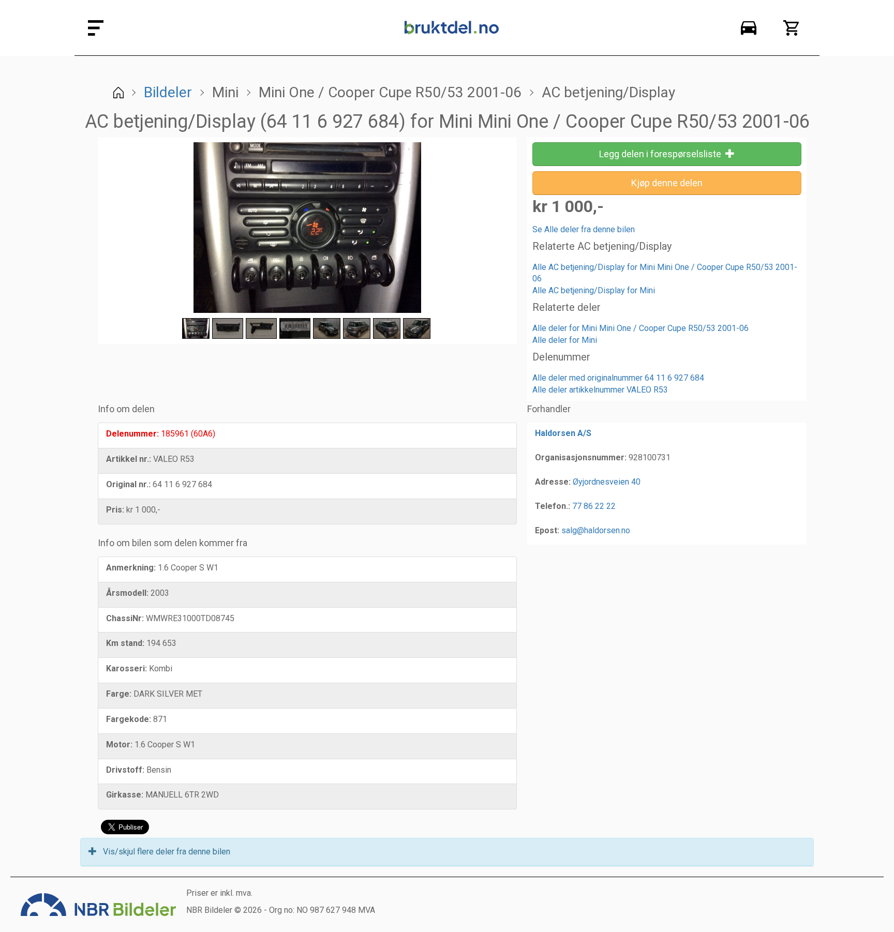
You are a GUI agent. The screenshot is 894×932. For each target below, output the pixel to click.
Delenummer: (132, 434)
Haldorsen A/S (563, 433)
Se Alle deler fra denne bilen (583, 229)
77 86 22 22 (594, 506)
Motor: (119, 744)
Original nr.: (128, 484)
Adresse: (553, 482)
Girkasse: (124, 795)
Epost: (547, 530)
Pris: (115, 510)
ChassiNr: (125, 618)
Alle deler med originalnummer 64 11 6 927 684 (618, 378)
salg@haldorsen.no (595, 530)
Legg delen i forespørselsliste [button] (662, 153)
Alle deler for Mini (564, 340)
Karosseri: (126, 668)
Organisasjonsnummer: (581, 457)
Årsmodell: (127, 593)
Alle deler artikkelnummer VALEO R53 (600, 390)
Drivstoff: (125, 770)
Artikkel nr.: (128, 459)
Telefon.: (552, 506)
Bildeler (168, 92)
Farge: (118, 694)
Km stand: (125, 643)
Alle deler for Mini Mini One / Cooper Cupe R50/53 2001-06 (640, 328)
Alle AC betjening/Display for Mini (593, 290)
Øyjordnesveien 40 (606, 482)
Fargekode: (128, 719)
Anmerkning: (131, 568)
